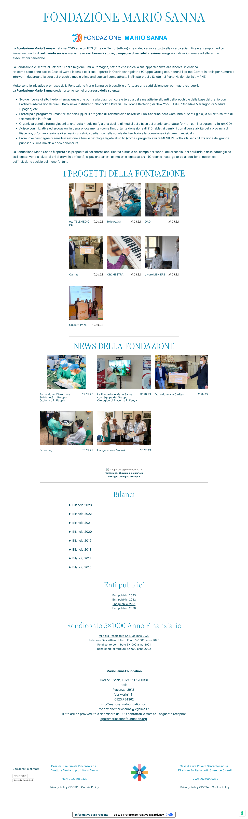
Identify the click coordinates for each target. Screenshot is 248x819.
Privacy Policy (20, 776)
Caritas (73, 274)
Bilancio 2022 (82, 514)
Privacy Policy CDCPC (63, 787)
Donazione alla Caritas (169, 394)
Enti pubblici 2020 (124, 608)
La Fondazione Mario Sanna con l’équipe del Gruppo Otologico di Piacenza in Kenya (117, 397)
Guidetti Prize (78, 324)
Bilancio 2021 (81, 522)
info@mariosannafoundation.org (124, 704)
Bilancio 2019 (81, 540)
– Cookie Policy (88, 787)
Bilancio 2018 (81, 549)
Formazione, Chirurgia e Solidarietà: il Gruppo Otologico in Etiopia (55, 397)
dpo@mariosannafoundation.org (123, 719)
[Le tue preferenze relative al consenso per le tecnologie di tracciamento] (242, 813)
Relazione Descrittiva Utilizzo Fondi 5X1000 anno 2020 (124, 640)
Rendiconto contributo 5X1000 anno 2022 (124, 648)
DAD (148, 221)
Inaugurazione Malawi (111, 450)
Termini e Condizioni (23, 780)
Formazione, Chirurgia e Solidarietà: (124, 473)
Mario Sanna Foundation (124, 671)
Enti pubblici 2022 (124, 599)
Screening (46, 450)
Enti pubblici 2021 (124, 604)
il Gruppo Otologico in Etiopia (124, 476)
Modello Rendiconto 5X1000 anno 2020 (124, 635)
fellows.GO (114, 221)
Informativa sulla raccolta (91, 814)
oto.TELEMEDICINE (79, 223)
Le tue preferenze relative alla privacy (139, 814)
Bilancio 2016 (81, 567)
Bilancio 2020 (82, 531)
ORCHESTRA (115, 274)
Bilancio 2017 (81, 558)
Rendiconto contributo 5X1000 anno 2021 (124, 644)
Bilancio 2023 (82, 505)
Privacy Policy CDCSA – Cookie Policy (205, 787)
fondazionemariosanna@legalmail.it (124, 709)
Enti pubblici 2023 (124, 595)
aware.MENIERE (155, 274)
